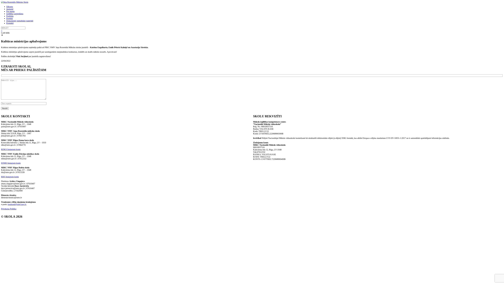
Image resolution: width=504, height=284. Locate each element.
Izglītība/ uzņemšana (14, 14)
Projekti (9, 18)
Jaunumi (9, 9)
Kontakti (10, 23)
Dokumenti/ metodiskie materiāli (19, 21)
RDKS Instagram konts (10, 149)
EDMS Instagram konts (11, 163)
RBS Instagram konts (10, 177)
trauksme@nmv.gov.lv (17, 204)
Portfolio (10, 16)
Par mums (10, 11)
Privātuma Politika (8, 209)
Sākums (9, 7)
